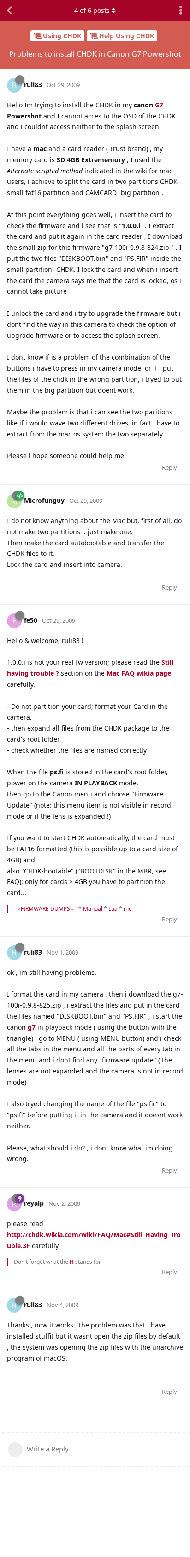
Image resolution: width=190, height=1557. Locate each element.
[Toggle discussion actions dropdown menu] (181, 10)
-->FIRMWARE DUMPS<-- (45, 909)
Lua (113, 909)
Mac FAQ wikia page (139, 673)
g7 (32, 1027)
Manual (92, 909)
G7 (159, 104)
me (128, 909)
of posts (92, 10)
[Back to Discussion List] (9, 10)
